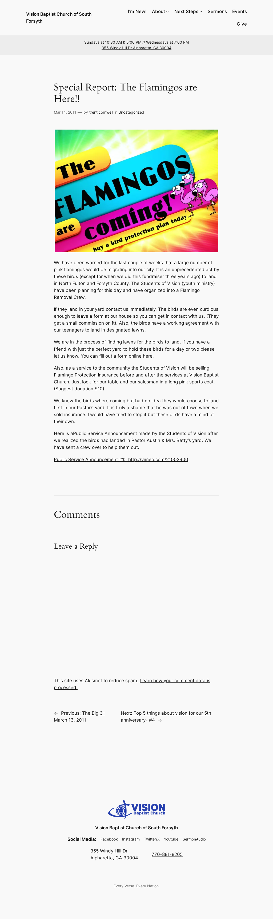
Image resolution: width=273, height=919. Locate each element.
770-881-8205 (167, 854)
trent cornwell (101, 112)
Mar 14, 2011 (65, 112)
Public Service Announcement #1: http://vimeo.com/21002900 (121, 459)
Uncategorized (131, 112)
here (147, 356)
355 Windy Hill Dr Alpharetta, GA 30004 (136, 48)
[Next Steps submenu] (200, 11)
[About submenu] (167, 11)
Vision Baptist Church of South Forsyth (136, 827)
